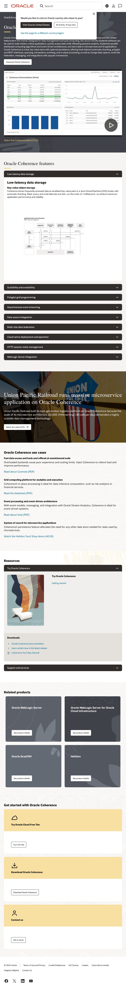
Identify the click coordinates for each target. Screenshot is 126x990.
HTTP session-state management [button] (25, 347)
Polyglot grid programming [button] (21, 297)
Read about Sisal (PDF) (17, 514)
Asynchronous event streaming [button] (23, 307)
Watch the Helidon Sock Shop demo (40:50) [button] (28, 536)
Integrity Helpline (11, 970)
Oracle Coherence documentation (27, 643)
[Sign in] (114, 6)
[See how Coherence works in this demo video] (63, 103)
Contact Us (27, 970)
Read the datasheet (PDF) (18, 493)
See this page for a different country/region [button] (42, 33)
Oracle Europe (11, 17)
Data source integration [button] (19, 317)
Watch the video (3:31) (15, 427)
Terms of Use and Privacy (34, 965)
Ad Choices (74, 965)
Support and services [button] (18, 667)
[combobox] (69, 6)
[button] (6, 6)
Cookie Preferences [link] (57, 965)
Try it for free (18, 844)
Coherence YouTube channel (25, 652)
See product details (22, 733)
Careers (85, 965)
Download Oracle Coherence (18, 62)
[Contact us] (120, 6)
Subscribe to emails (100, 965)
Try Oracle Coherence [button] (18, 568)
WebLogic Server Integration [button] (22, 356)
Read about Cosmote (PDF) (19, 471)
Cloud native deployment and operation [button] (28, 336)
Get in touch (18, 940)
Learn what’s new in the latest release (29, 648)
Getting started (59, 583)
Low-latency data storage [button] (20, 174)
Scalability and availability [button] (21, 287)
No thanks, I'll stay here (66, 25)
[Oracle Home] (22, 6)
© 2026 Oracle (10, 965)
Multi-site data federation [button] (20, 327)
